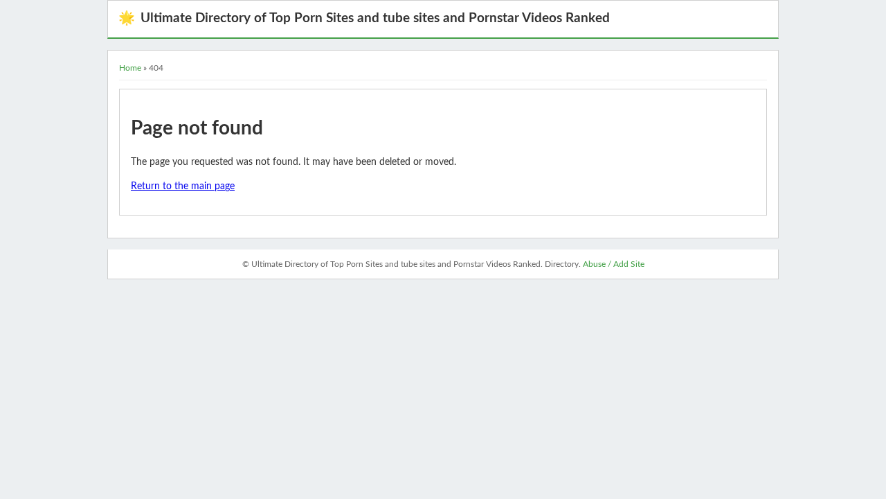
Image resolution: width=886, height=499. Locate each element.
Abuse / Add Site (613, 264)
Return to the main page (183, 186)
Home (130, 68)
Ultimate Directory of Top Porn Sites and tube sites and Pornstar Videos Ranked (364, 18)
